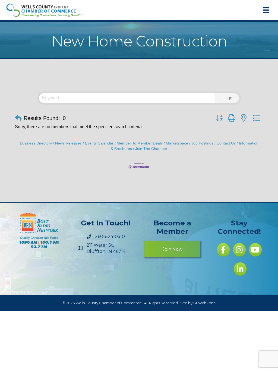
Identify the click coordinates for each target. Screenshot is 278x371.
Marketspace (177, 143)
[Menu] (266, 10)
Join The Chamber (151, 149)
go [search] (230, 98)
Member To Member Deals (140, 143)
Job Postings (202, 143)
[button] (18, 118)
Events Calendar (99, 143)
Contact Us (226, 143)
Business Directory (36, 143)
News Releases (68, 143)
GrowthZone (204, 303)
